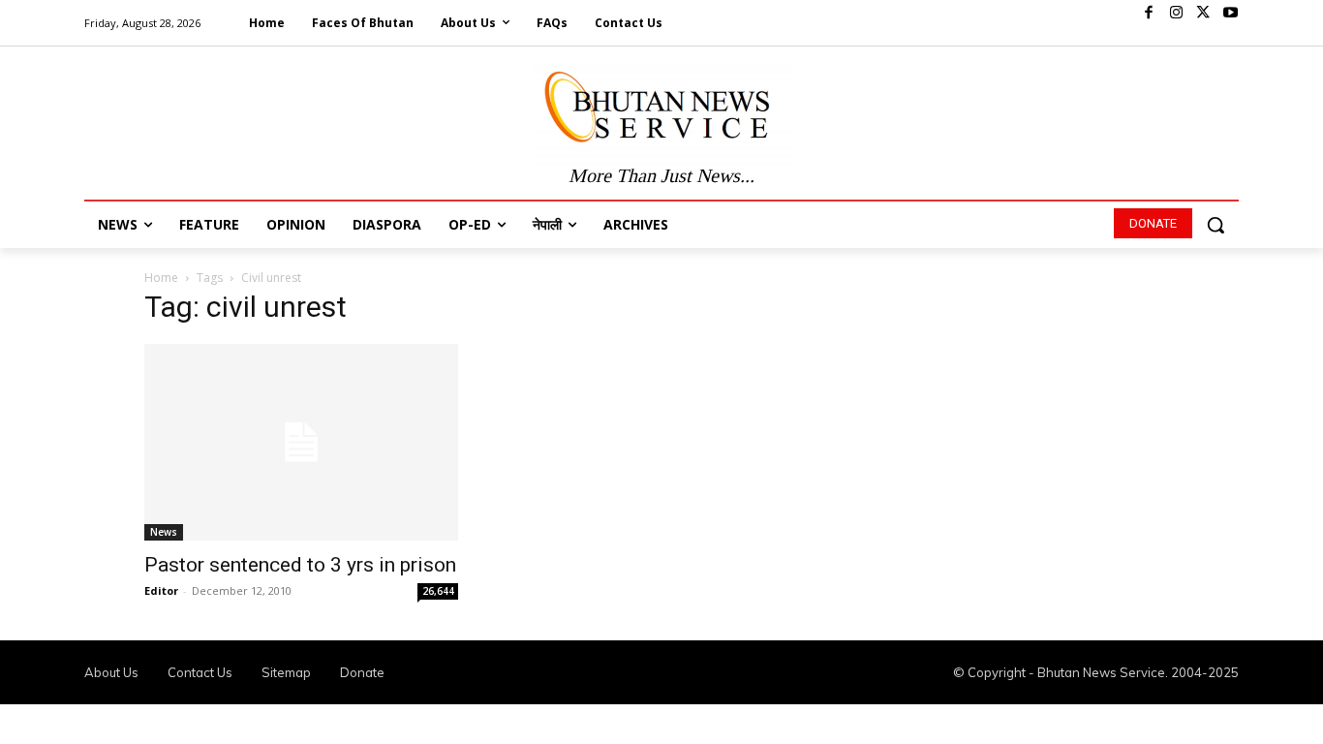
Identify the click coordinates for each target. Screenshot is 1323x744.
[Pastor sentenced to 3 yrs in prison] (301, 442)
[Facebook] (1148, 13)
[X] (1203, 13)
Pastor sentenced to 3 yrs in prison (300, 564)
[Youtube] (1230, 13)
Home (161, 277)
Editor (161, 590)
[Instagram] (1176, 13)
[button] (1215, 225)
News (163, 532)
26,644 (438, 591)
